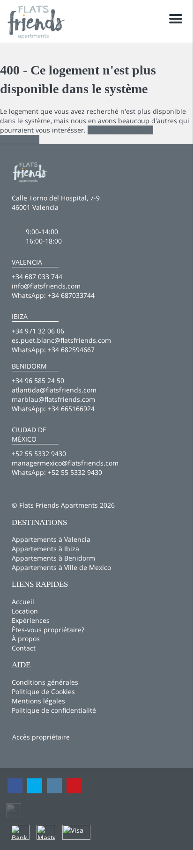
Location (25, 610)
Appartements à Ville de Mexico (61, 567)
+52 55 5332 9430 (75, 472)
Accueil (23, 601)
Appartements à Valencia (51, 539)
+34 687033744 (71, 295)
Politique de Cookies (43, 691)
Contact (24, 647)
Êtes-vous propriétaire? (48, 629)
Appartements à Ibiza (45, 548)
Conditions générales (45, 682)
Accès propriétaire (41, 736)
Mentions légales (38, 700)
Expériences (31, 620)
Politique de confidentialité (54, 710)
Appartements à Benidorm (53, 558)
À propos (26, 638)
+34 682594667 (71, 349)
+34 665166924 (71, 408)
